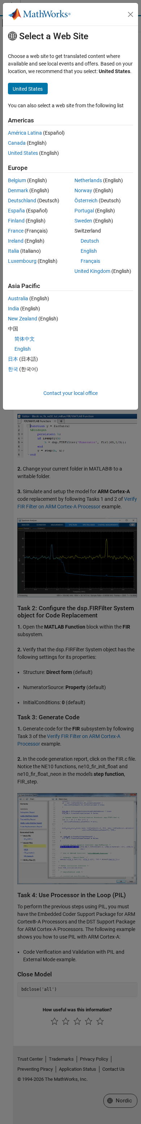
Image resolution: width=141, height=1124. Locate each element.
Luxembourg (22, 261)
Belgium (17, 180)
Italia (13, 251)
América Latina (25, 133)
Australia (18, 298)
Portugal (84, 210)
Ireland (16, 241)
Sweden (83, 221)
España (16, 210)
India (13, 308)
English (89, 251)
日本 (13, 359)
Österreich (86, 200)
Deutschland (22, 200)
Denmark (18, 190)
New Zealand (22, 319)
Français (90, 261)
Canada (17, 143)
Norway (83, 190)
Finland (16, 221)
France (16, 231)
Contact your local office (70, 393)
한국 (13, 369)
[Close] (130, 14)
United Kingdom (92, 271)
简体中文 (24, 339)
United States (23, 153)
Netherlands (88, 180)
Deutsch (90, 241)
